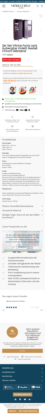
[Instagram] (20, 399)
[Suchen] (37, 6)
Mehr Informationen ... (32, 407)
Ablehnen (12, 411)
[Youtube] (25, 399)
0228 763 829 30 (9, 80)
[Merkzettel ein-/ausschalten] (41, 16)
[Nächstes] (41, 30)
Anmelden (22, 350)
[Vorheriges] (3, 30)
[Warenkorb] (42, 6)
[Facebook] (15, 399)
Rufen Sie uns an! (25, 73)
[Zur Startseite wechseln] (21, 6)
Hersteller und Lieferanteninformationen (17, 66)
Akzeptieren (22, 247)
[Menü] (3, 6)
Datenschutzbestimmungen (16, 242)
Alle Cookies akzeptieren (28, 411)
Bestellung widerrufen (22, 394)
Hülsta (10, 54)
